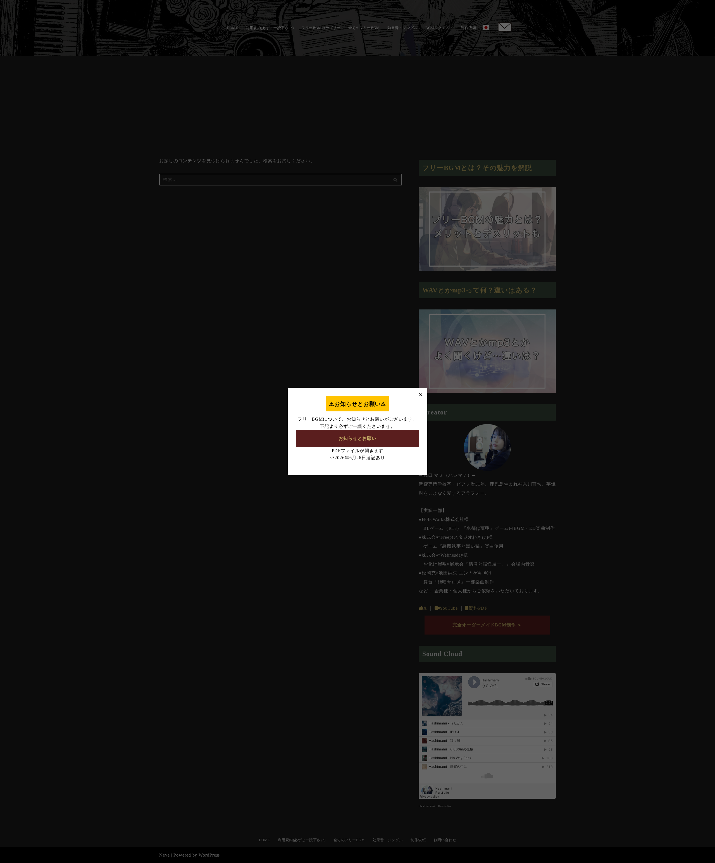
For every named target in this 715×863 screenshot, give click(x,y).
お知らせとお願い (357, 438)
